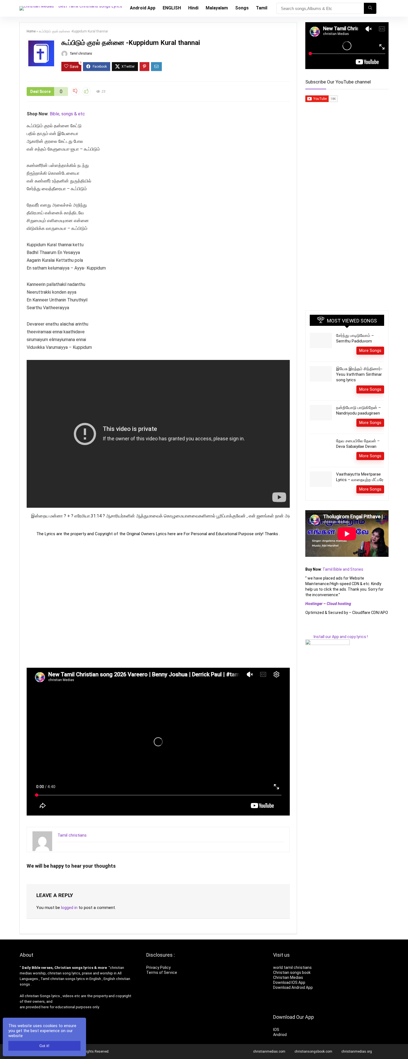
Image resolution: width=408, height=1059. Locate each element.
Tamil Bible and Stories (343, 569)
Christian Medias (288, 977)
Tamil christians (80, 53)
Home (31, 31)
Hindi (193, 8)
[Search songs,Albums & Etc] (370, 8)
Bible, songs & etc (68, 113)
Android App (142, 8)
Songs (242, 8)
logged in (69, 907)
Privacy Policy (158, 967)
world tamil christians (292, 967)
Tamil (261, 8)
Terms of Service (161, 972)
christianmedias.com (269, 1051)
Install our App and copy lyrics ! (336, 636)
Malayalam (217, 8)
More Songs (370, 350)
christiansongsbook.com (313, 1051)
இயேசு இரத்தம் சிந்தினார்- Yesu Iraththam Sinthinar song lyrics (359, 374)
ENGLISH (172, 8)
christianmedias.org (356, 1051)
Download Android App (293, 987)
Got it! (44, 1046)
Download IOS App (289, 982)
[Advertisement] (158, 602)
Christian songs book (292, 972)
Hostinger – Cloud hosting (328, 603)
